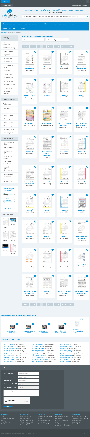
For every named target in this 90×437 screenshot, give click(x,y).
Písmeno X (64, 95)
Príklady (74, 424)
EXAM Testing (42, 422)
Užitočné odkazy (25, 418)
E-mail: (5, 377)
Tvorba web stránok (6, 433)
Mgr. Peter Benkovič (9, 361)
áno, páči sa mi (7, 195)
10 (62, 46)
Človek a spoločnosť (9, 119)
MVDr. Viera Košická (66, 359)
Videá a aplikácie (8, 51)
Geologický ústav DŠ (43, 420)
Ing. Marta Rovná (9, 350)
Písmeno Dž (81, 95)
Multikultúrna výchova (8, 152)
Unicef (39, 418)
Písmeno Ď (47, 182)
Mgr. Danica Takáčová (38, 352)
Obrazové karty (8, 74)
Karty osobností (8, 77)
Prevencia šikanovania (78, 416)
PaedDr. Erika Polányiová (11, 357)
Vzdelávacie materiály (7, 418)
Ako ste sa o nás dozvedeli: (10, 384)
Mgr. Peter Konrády (37, 361)
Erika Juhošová (64, 344)
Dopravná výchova (9, 181)
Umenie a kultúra (9, 129)
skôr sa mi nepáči (7, 200)
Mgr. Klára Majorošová (38, 355)
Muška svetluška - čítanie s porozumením (46, 153)
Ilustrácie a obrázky (9, 84)
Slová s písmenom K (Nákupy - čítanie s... (61, 331)
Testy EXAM (7, 70)
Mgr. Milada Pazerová (38, 344)
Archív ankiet (6, 208)
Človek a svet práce (9, 126)
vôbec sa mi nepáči (8, 202)
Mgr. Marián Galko (9, 352)
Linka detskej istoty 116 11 (79, 418)
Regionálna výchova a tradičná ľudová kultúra (9, 168)
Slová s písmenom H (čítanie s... (12, 331)
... (65, 46)
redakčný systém (16, 433)
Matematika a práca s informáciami (8, 110)
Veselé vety (81, 210)
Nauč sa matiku (76, 420)
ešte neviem (6, 198)
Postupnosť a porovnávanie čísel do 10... (77, 331)
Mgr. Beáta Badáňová (38, 348)
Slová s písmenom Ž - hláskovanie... (45, 331)
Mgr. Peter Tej (64, 348)
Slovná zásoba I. (47, 123)
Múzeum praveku (43, 424)
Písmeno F (81, 182)
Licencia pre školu (31, 24)
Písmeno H (29, 236)
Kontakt (23, 28)
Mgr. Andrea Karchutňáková (40, 359)
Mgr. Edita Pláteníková (10, 346)
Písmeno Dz (29, 152)
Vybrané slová (81, 265)
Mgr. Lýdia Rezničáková (39, 357)
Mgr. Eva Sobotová (37, 354)
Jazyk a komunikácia (7, 103)
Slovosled (47, 67)
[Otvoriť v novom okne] (85, 433)
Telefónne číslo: (8, 380)
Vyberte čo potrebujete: (10, 387)
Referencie (63, 24)
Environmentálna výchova (9, 143)
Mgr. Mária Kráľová (37, 346)
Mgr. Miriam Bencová (66, 357)
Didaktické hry (8, 58)
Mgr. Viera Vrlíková (9, 359)
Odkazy (72, 24)
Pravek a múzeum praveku (62, 426)
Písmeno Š (47, 265)
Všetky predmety (28, 40)
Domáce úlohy (8, 88)
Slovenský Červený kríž (44, 416)
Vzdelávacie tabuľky (9, 48)
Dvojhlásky (47, 291)
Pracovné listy (8, 62)
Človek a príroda (8, 115)
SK (87, 1)
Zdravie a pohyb (8, 133)
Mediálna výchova (9, 147)
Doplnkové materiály (7, 92)
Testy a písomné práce (8, 66)
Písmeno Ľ (47, 210)
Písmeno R (64, 265)
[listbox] (33, 39)
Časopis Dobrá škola (26, 416)
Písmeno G (64, 210)
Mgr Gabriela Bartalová (67, 354)
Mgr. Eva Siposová (9, 344)
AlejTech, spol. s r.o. (29, 433)
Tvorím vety (47, 95)
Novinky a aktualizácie (7, 43)
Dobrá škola (45, 24)
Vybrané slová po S (30, 265)
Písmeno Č (64, 236)
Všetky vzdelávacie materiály (12, 24)
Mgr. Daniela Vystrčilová (11, 348)
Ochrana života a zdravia (8, 157)
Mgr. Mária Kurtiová (66, 355)
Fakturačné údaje (6, 422)
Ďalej (70, 46)
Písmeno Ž (64, 182)
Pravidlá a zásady (60, 424)
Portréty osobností (9, 81)
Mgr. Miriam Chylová (66, 346)
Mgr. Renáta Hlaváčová (38, 350)
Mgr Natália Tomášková (10, 354)
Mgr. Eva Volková (65, 361)
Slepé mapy (7, 55)
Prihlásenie (5, 1)
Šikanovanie (58, 418)
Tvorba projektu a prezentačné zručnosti (9, 176)
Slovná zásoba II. (30, 123)
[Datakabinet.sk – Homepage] (9, 13)
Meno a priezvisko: (8, 373)
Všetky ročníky (52, 40)
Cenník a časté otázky (9, 28)
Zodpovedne (75, 422)
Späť (25, 46)
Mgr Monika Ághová (66, 350)
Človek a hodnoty (9, 122)
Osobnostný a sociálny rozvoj (8, 162)
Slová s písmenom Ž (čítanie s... (29, 331)
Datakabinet (4, 32)
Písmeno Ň (29, 210)
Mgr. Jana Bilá (8, 355)
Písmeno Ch (81, 152)
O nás (54, 24)
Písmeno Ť (47, 236)
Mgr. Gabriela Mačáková (67, 352)
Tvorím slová (64, 152)
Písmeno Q (64, 67)
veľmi (5, 193)
